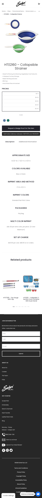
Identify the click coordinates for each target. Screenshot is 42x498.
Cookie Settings (21, 492)
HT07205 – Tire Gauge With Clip (10, 298)
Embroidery (5, 405)
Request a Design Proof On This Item (21, 128)
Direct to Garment (7, 409)
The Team (5, 375)
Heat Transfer (6, 413)
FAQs (3, 379)
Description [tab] (9, 142)
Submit (21, 353)
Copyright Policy (21, 476)
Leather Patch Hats (7, 417)
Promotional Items (18, 11)
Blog (3, 421)
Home (4, 11)
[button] (4, 120)
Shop (9, 11)
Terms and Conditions (21, 468)
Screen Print (5, 401)
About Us (4, 367)
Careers (4, 371)
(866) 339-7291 (9, 434)
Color (21, 115)
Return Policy (21, 484)
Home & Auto (30, 11)
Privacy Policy (21, 472)
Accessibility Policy (21, 480)
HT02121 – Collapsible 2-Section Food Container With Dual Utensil (31, 299)
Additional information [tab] (28, 142)
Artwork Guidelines (21, 488)
